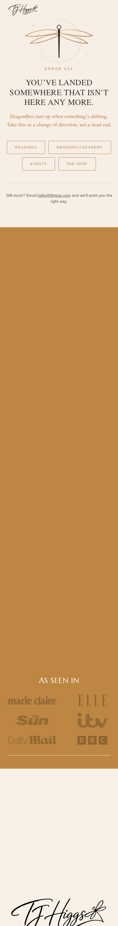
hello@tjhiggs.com (54, 195)
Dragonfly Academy (80, 147)
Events (38, 164)
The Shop (77, 164)
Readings (26, 147)
